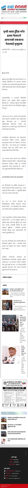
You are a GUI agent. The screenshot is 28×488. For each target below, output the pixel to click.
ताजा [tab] (7, 413)
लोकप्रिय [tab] (20, 413)
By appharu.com (4, 486)
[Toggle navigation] (2, 22)
